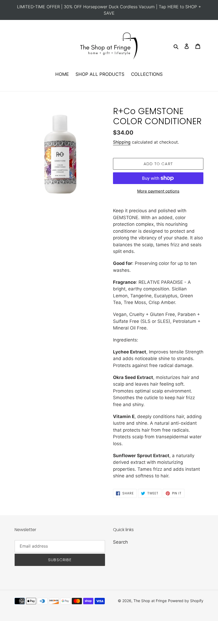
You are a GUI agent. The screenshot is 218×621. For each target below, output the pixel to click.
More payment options (158, 191)
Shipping (122, 142)
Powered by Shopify (185, 600)
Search (120, 542)
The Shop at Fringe (150, 600)
